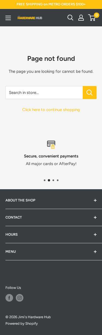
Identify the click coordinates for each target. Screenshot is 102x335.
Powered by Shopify (21, 323)
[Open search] (70, 18)
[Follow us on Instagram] (19, 298)
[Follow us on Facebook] (9, 298)
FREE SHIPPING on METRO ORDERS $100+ (51, 4)
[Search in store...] (90, 92)
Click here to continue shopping (51, 109)
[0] (92, 17)
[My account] (81, 18)
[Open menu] (8, 18)
